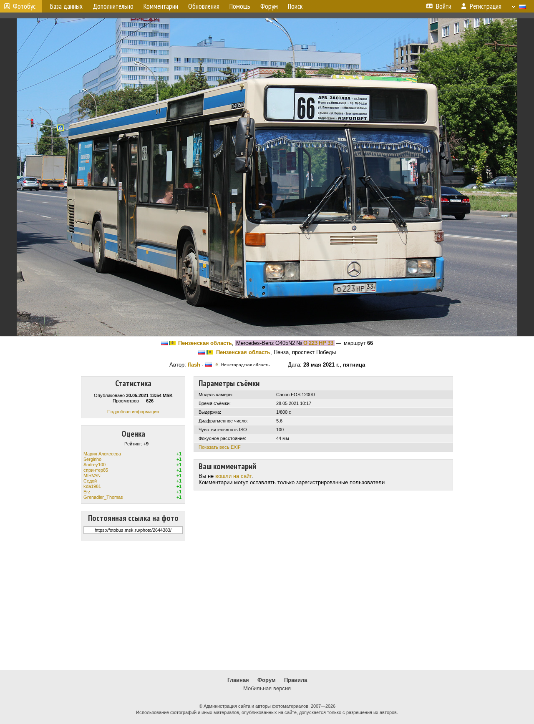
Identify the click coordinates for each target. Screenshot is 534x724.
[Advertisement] (267, 605)
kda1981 (92, 486)
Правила (295, 680)
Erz (87, 491)
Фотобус (24, 6)
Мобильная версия (267, 688)
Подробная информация (133, 411)
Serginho (92, 459)
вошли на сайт (233, 476)
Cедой (90, 480)
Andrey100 (94, 464)
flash (194, 365)
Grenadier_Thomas (103, 497)
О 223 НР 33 (318, 343)
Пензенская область (205, 343)
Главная (238, 680)
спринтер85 (95, 470)
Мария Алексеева (102, 453)
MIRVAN (92, 475)
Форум (266, 680)
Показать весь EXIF (220, 447)
